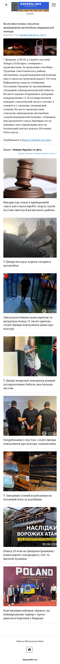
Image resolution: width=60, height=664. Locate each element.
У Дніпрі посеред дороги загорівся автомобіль (27, 263)
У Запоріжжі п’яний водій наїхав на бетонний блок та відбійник (27, 497)
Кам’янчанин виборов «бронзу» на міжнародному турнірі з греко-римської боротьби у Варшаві (26, 614)
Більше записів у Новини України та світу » (37, 153)
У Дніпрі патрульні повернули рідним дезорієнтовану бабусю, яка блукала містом (29, 384)
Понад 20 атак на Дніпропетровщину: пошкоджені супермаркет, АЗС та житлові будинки (29, 554)
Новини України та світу (33, 35)
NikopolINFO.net (30, 659)
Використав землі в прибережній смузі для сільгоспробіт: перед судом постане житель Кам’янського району (29, 206)
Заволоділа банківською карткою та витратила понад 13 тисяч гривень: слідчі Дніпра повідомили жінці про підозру (28, 323)
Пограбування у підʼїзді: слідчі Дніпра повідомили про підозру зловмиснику (29, 441)
